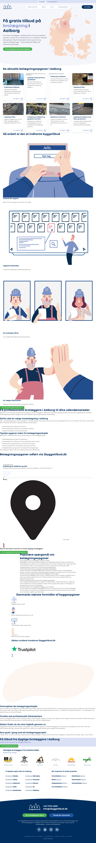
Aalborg (59, 776)
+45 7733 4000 (50, 806)
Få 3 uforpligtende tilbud (9, 746)
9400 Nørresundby (8, 765)
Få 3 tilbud (87, 7)
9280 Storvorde (24, 765)
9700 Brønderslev (71, 765)
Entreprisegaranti (63, 7)
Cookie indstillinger (48, 838)
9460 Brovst (40, 765)
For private (42, 1)
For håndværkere (52, 1)
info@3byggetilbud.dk (55, 809)
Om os (52, 7)
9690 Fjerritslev (87, 765)
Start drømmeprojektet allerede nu (12, 407)
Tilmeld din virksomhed (61, 815)
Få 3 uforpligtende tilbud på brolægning (17, 49)
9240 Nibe (55, 765)
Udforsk (44, 7)
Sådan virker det (32, 7)
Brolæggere (11, 776)
